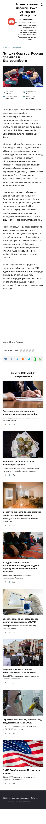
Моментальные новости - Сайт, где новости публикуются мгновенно (27, 12)
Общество (11, 82)
